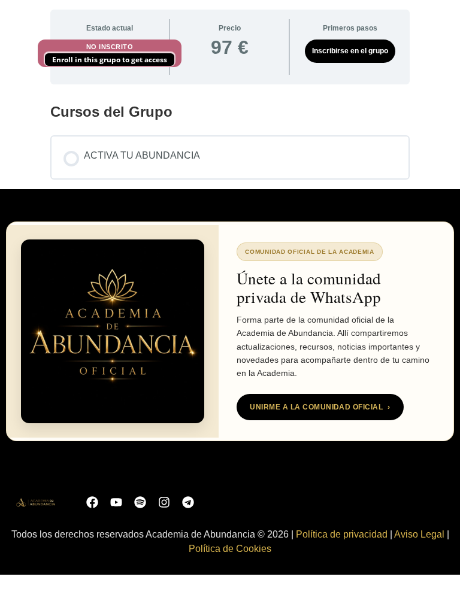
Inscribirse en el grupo (350, 51)
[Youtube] (116, 502)
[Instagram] (164, 502)
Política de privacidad (342, 534)
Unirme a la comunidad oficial (320, 407)
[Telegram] (188, 502)
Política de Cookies (230, 549)
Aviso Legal (419, 534)
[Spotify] (140, 502)
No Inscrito (110, 46)
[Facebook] (92, 502)
